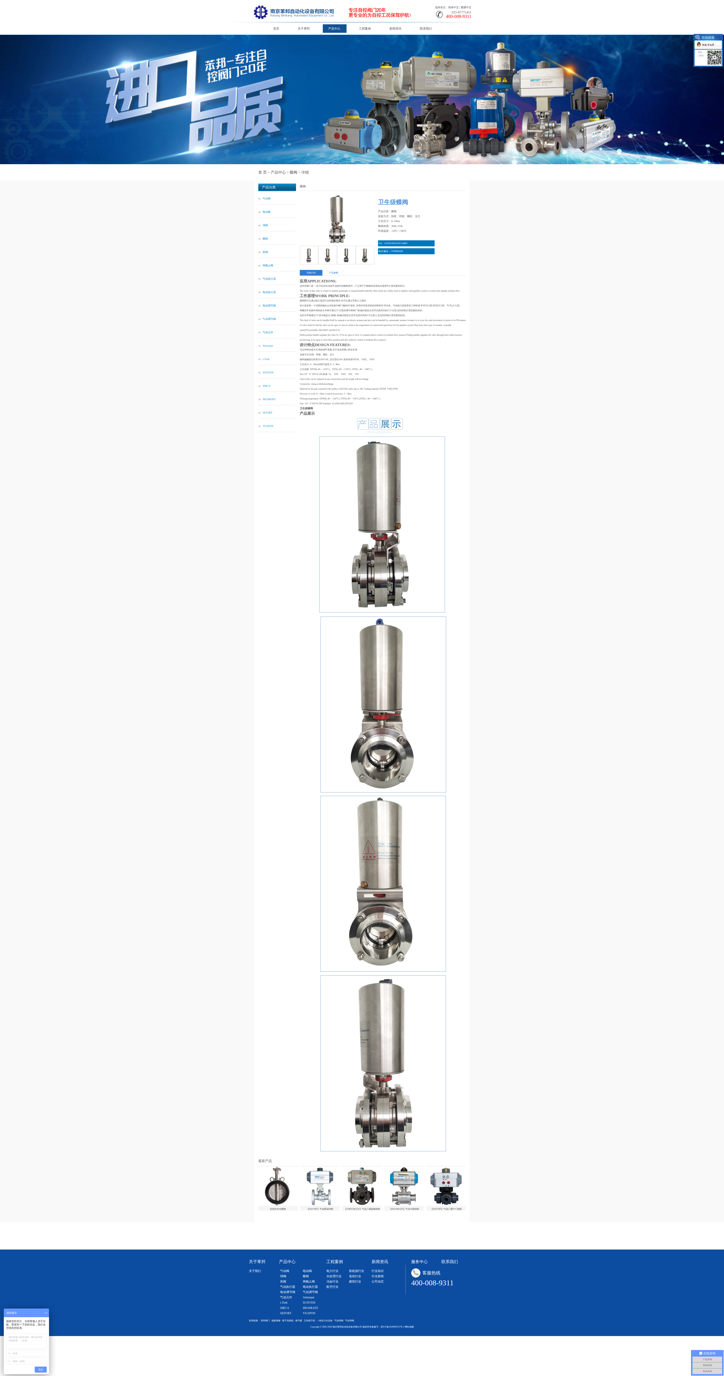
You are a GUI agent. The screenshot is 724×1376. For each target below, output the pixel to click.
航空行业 (332, 1286)
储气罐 (298, 1320)
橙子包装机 (288, 1320)
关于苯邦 (304, 28)
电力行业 (332, 1271)
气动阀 (284, 1271)
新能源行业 (356, 1271)
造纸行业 (355, 1276)
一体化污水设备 (325, 1320)
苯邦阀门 (265, 1320)
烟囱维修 (276, 1320)
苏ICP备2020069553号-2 (392, 1326)
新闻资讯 (395, 28)
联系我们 (426, 28)
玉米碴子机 (309, 1320)
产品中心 (334, 28)
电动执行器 (310, 1286)
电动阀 (307, 1271)
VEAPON (309, 1313)
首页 (276, 28)
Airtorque (308, 1297)
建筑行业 (355, 1281)
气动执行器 (287, 1286)
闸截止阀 (309, 1281)
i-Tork (284, 1302)
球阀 (283, 1276)
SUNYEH (309, 1302)
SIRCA (284, 1307)
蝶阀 (293, 172)
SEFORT (285, 1313)
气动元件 (286, 1297)
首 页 (262, 172)
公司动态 (378, 1281)
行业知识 (378, 1271)
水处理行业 (333, 1276)
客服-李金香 (708, 45)
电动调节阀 (287, 1292)
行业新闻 (378, 1276)
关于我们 (255, 1271)
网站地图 (409, 1326)
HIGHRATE (310, 1307)
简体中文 (453, 7)
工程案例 (365, 28)
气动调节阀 (310, 1292)
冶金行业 (332, 1281)
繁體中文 (466, 7)
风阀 (283, 1281)
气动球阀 (338, 1320)
